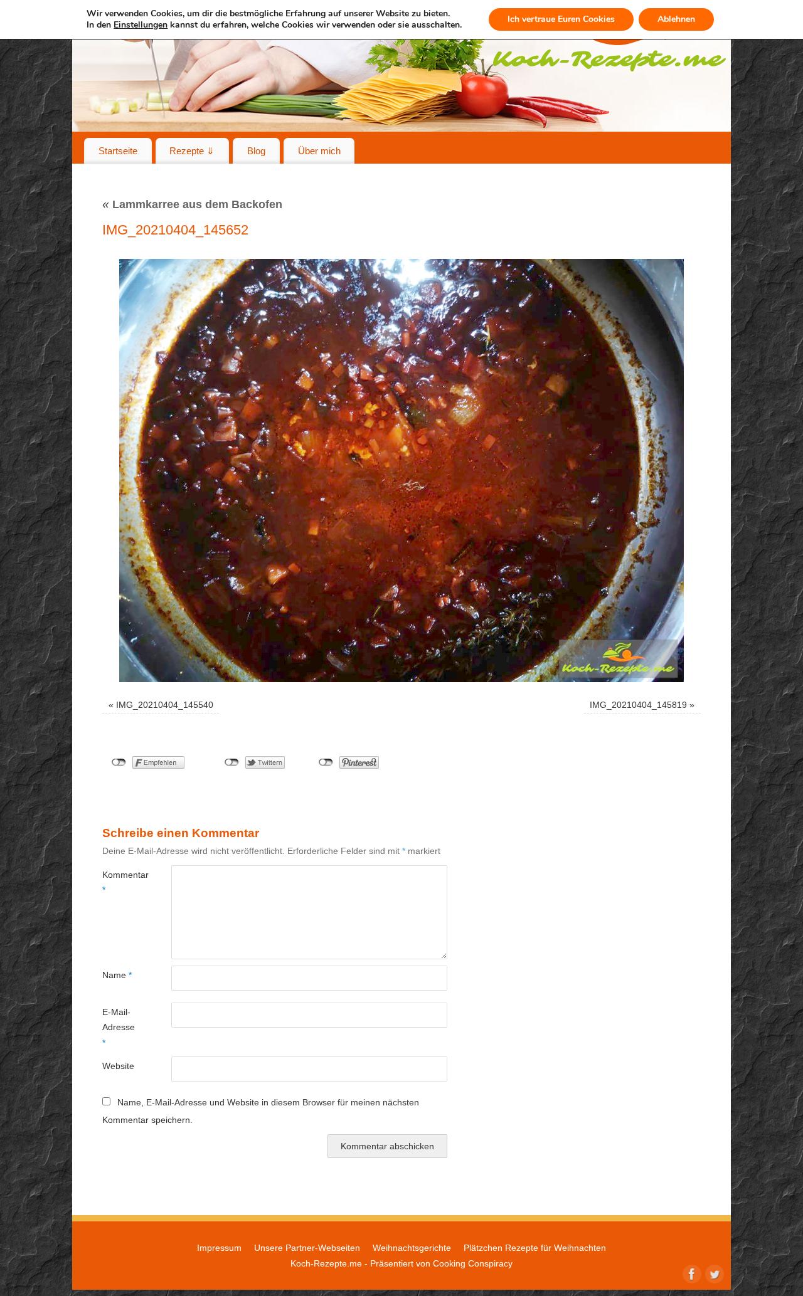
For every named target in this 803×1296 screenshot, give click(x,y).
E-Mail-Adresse (118, 1027)
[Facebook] (691, 1273)
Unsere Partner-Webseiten (307, 1248)
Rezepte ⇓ (192, 150)
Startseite (117, 150)
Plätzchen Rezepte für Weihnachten (535, 1248)
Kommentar (119, 882)
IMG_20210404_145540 (164, 705)
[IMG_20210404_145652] (401, 470)
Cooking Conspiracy (473, 1263)
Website (118, 1066)
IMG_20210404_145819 (638, 705)
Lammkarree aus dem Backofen (192, 204)
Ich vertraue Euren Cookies (561, 19)
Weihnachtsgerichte (412, 1248)
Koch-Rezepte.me (326, 1263)
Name (117, 975)
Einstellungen (141, 25)
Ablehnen (676, 19)
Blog (256, 150)
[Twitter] (713, 1273)
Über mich (319, 150)
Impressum (219, 1248)
